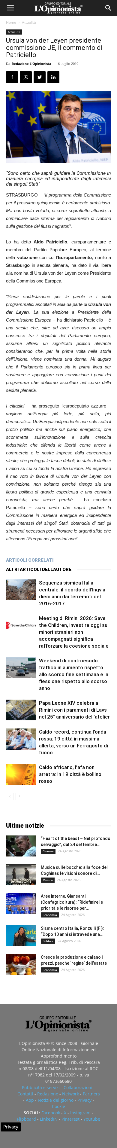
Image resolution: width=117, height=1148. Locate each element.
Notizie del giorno (56, 1100)
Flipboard (26, 1119)
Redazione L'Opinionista (31, 63)
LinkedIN (49, 1119)
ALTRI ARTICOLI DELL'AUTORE (38, 569)
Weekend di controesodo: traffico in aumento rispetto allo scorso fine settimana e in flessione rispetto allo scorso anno (73, 674)
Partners (91, 1094)
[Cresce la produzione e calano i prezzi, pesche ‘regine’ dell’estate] (21, 964)
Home (11, 22)
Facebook (50, 1113)
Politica (48, 941)
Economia (50, 915)
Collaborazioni (78, 1087)
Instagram (80, 1113)
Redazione (47, 1094)
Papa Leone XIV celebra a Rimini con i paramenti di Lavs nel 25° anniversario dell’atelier (74, 710)
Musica (48, 880)
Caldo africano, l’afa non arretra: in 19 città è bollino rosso (70, 774)
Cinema (48, 851)
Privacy (84, 1100)
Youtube (91, 1119)
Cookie (58, 1106)
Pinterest (71, 1119)
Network (70, 1094)
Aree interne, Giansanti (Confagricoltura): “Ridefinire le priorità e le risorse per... (72, 902)
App (30, 1100)
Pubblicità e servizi (41, 1087)
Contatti (25, 1094)
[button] (108, 8)
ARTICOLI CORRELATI (29, 560)
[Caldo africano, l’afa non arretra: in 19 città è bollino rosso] (21, 774)
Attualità (29, 22)
